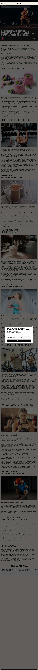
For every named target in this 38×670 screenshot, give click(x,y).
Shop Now (19, 340)
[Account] (34, 3)
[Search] (4, 3)
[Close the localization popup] (32, 327)
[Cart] (36, 3)
